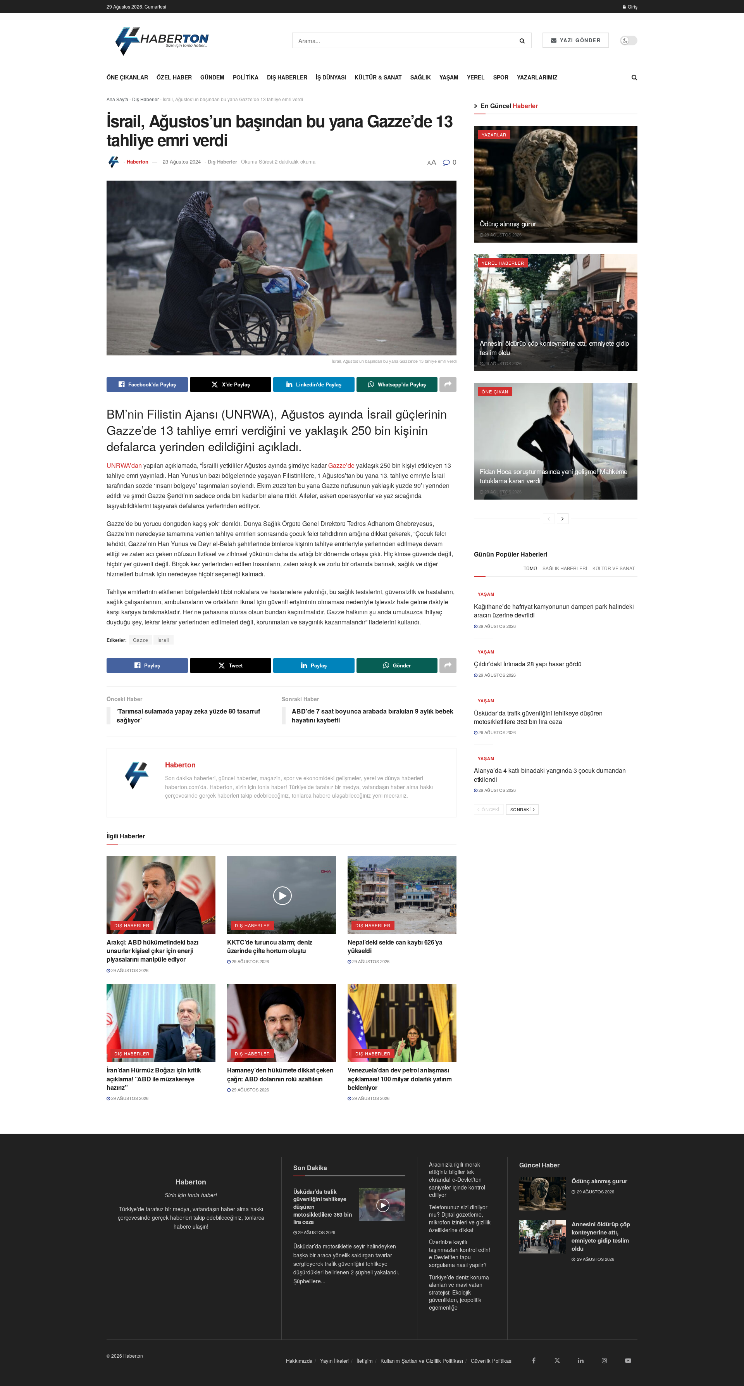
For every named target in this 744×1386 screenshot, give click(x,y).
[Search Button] (524, 40)
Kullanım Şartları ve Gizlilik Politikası (422, 1360)
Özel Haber (174, 77)
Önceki (489, 809)
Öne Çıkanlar (127, 77)
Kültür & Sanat (378, 77)
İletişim (364, 1360)
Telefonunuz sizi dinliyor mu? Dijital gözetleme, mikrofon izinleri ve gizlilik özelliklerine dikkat (460, 1218)
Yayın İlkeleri (334, 1360)
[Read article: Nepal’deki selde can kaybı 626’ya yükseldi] (402, 895)
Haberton (137, 161)
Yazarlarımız (537, 77)
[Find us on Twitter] (557, 1361)
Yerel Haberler (503, 263)
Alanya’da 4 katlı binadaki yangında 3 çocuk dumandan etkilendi (550, 774)
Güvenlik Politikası (492, 1360)
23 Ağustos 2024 (182, 161)
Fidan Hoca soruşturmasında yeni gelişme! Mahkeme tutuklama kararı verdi (553, 475)
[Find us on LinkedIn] (581, 1361)
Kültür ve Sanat (613, 568)
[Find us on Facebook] (533, 1361)
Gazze (140, 639)
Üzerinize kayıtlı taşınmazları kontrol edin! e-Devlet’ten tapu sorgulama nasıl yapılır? (459, 1253)
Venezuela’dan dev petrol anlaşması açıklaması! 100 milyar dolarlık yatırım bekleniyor (400, 1078)
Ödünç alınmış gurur (508, 223)
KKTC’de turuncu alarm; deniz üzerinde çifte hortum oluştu (269, 946)
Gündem (212, 77)
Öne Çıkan (495, 391)
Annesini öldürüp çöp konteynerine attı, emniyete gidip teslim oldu (554, 347)
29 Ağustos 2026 (129, 970)
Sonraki (521, 809)
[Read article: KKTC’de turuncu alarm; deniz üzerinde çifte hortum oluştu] (281, 895)
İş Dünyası (331, 77)
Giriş (632, 6)
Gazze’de (341, 465)
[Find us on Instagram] (604, 1361)
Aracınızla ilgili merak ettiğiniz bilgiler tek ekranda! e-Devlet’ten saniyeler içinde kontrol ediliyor (457, 1179)
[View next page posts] (562, 518)
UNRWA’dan (125, 465)
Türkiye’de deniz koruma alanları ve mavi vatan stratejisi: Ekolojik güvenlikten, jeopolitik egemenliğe (459, 1292)
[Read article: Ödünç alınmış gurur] (555, 184)
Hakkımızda (299, 1360)
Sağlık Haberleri (564, 568)
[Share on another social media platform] (447, 384)
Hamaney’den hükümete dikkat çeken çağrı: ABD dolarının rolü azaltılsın (280, 1074)
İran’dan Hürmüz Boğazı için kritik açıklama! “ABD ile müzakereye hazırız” (154, 1078)
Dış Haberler (287, 77)
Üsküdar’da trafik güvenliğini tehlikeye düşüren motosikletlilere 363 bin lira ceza (538, 717)
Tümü (530, 568)
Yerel (476, 77)
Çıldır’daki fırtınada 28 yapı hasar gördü (528, 663)
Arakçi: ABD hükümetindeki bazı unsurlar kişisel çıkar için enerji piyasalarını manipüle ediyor (152, 951)
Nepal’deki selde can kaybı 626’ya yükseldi (395, 946)
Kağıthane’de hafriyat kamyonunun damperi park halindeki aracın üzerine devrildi (554, 610)
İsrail (163, 639)
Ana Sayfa (117, 99)
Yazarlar (494, 134)
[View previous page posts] (549, 518)
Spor (500, 77)
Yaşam (448, 77)
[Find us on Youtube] (628, 1361)
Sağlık (420, 77)
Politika (245, 77)
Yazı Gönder (579, 40)
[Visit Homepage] (163, 40)
